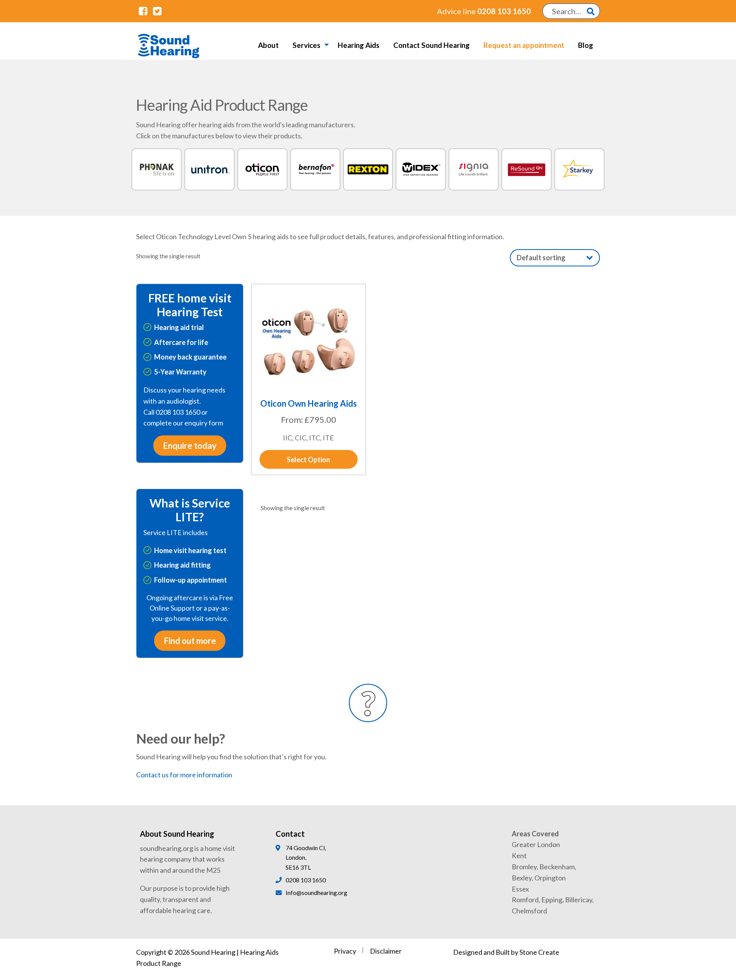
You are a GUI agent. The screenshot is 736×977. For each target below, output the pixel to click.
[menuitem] (268, 44)
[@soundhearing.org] (143, 11)
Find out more (190, 640)
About (268, 45)
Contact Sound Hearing (431, 45)
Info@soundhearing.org (316, 892)
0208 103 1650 (484, 11)
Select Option (308, 459)
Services (306, 45)
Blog (585, 45)
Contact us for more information (184, 774)
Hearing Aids (359, 45)
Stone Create (539, 952)
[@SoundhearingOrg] (157, 11)
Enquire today (190, 445)
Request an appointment (523, 45)
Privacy (345, 951)
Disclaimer (386, 951)
